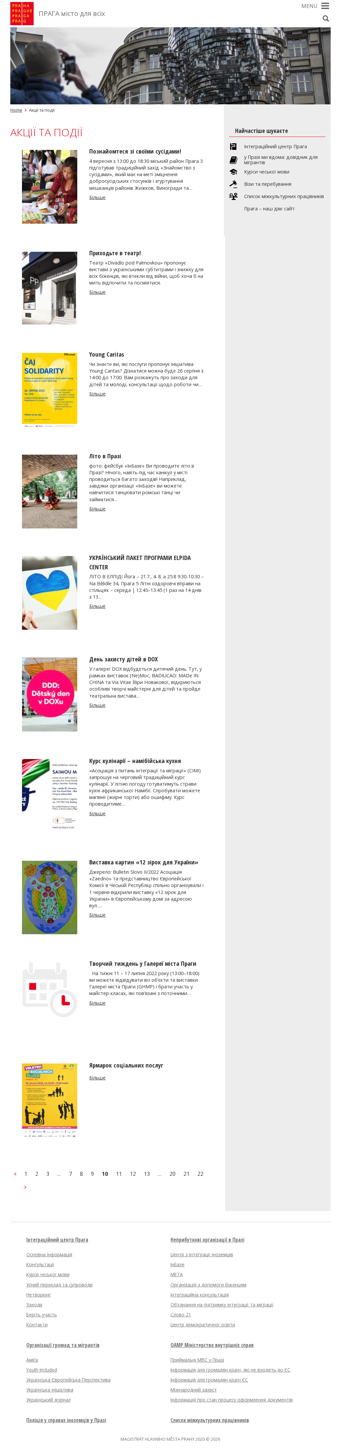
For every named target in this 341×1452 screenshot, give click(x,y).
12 (133, 1173)
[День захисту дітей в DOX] (49, 729)
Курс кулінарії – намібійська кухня (135, 760)
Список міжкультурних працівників (284, 196)
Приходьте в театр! (115, 253)
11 (119, 1173)
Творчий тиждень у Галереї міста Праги (142, 963)
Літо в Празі (105, 456)
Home (16, 110)
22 (200, 1173)
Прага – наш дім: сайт (269, 208)
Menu (309, 6)
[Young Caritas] (49, 424)
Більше (97, 197)
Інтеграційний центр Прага (275, 146)
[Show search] (325, 18)
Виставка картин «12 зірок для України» (143, 862)
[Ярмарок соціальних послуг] (49, 1135)
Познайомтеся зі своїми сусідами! (135, 151)
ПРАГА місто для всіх (72, 13)
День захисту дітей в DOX (123, 659)
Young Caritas (106, 354)
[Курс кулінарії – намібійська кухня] (49, 831)
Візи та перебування (267, 184)
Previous (15, 1173)
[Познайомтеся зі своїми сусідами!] (49, 221)
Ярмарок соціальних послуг (126, 1065)
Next (25, 1187)
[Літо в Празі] (49, 526)
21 (186, 1173)
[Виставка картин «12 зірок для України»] (49, 932)
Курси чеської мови (266, 171)
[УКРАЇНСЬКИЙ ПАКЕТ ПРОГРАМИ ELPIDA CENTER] (49, 627)
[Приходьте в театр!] (49, 323)
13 (147, 1173)
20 (172, 1173)
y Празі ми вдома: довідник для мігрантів (281, 160)
